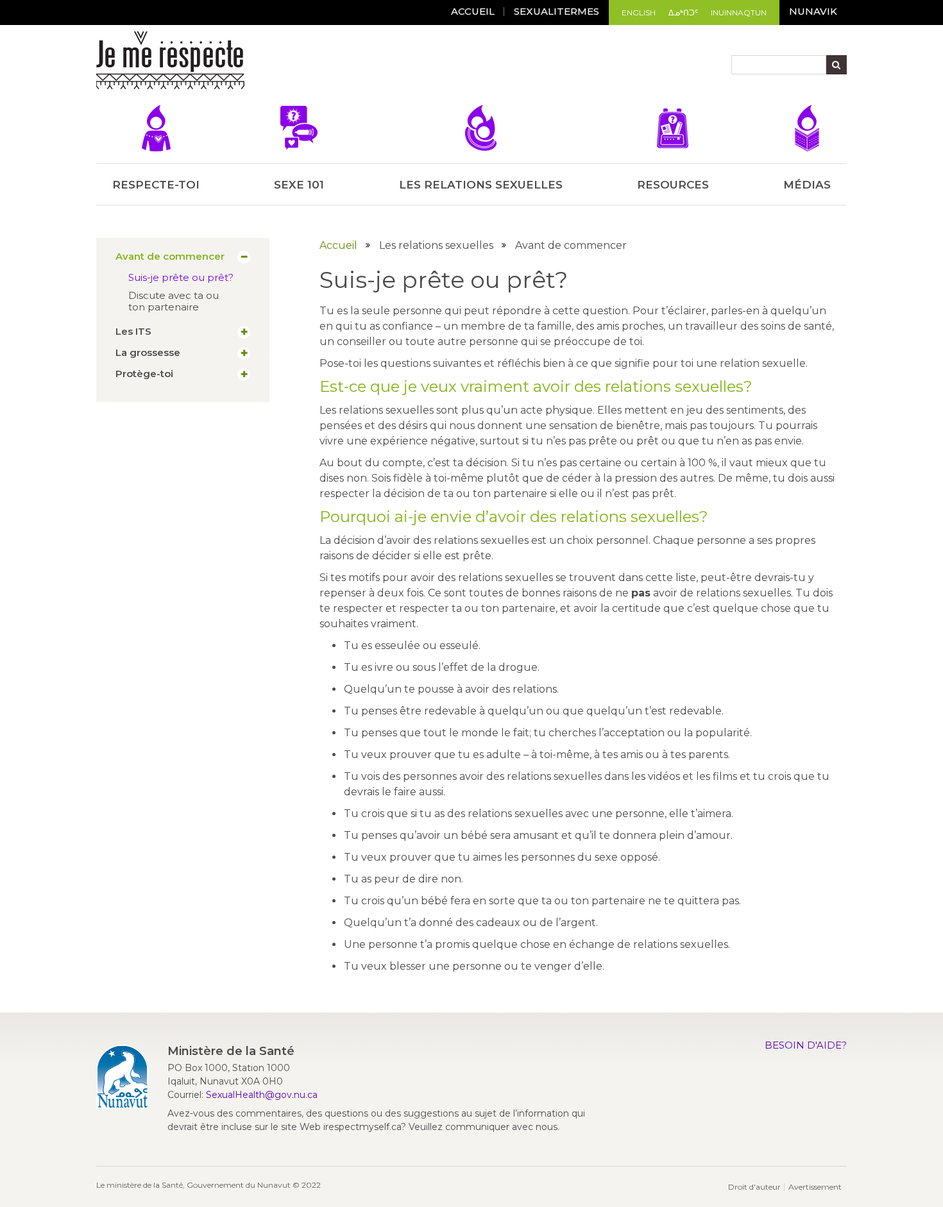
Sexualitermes (556, 11)
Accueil (338, 245)
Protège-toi (144, 374)
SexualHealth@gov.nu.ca (262, 1095)
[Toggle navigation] (256, 62)
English (639, 12)
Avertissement (815, 1187)
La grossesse (147, 353)
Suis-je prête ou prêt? (181, 277)
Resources (673, 184)
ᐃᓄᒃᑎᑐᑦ (683, 12)
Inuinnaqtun (739, 12)
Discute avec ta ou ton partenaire (173, 301)
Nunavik (813, 11)
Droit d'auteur (754, 1187)
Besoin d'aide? (806, 1045)
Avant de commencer (170, 256)
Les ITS (133, 331)
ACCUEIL (473, 11)
